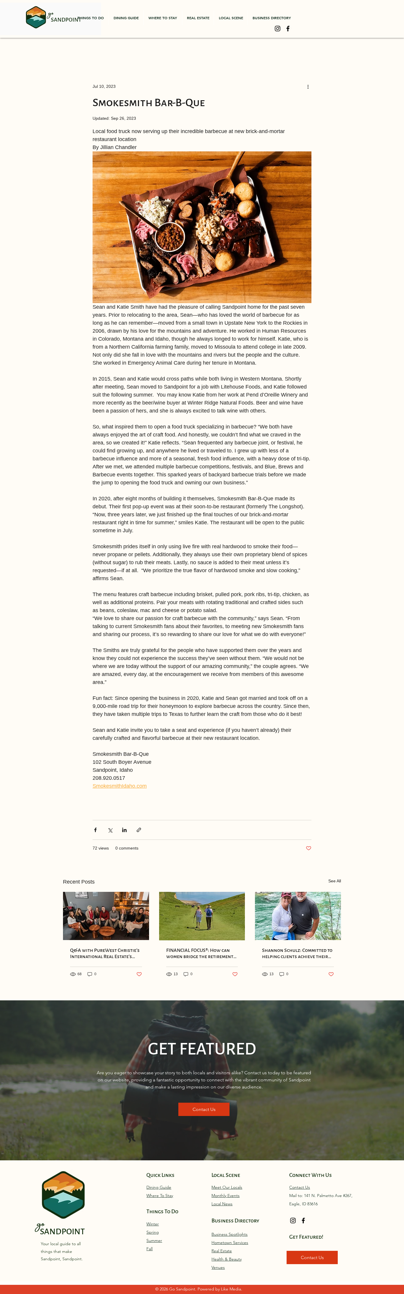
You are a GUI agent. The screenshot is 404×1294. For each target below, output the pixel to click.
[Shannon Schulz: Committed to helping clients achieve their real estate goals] (298, 916)
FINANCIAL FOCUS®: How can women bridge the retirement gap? (199, 953)
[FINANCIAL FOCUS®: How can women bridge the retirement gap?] (202, 916)
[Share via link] (139, 830)
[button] (91, 17)
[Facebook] (288, 28)
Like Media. (231, 1289)
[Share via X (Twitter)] (110, 830)
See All (334, 881)
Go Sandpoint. (183, 1289)
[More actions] (307, 86)
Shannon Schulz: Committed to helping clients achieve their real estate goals (297, 953)
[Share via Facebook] (95, 830)
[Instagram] (277, 28)
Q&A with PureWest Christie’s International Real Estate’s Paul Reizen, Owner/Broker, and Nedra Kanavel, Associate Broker (105, 953)
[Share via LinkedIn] (124, 830)
